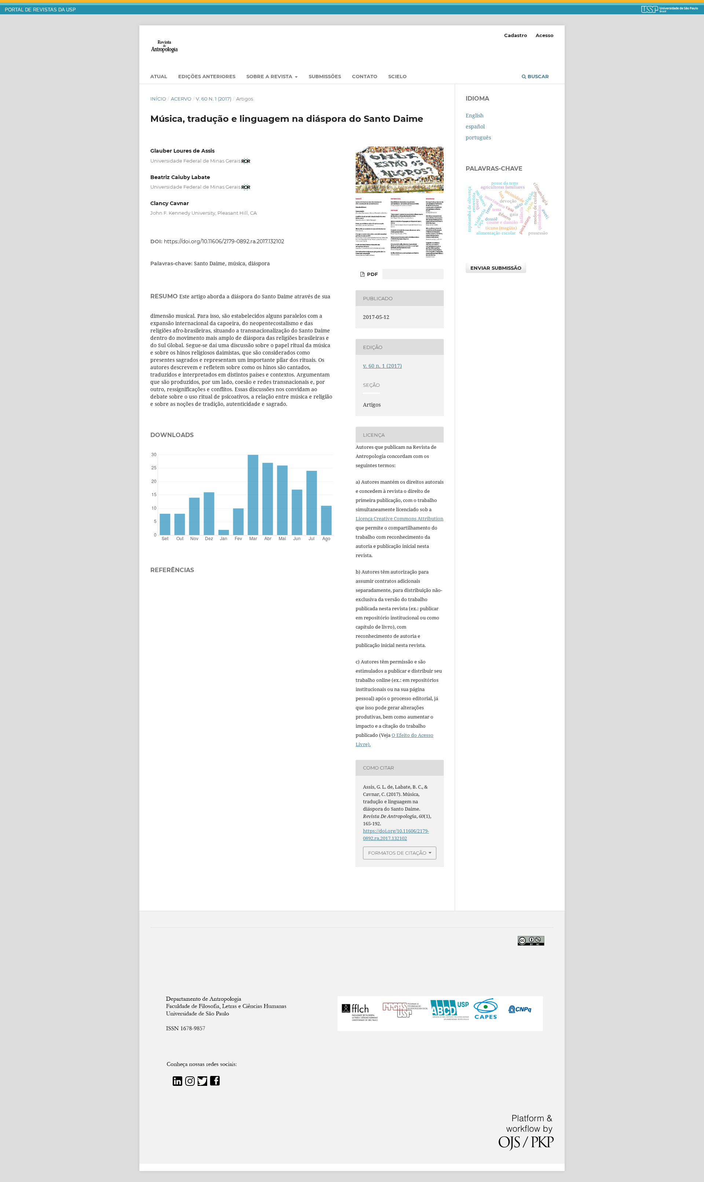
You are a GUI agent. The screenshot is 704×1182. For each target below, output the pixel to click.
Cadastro (515, 35)
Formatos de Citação (397, 853)
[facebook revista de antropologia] (215, 1083)
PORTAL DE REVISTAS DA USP (40, 9)
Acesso (545, 35)
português (478, 137)
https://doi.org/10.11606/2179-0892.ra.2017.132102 (224, 241)
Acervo (181, 99)
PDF (372, 274)
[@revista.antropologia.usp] (190, 1083)
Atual (158, 76)
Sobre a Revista (270, 76)
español (475, 126)
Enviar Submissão (495, 268)
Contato (364, 76)
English (475, 115)
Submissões (325, 76)
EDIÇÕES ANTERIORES (206, 76)
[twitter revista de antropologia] (202, 1083)
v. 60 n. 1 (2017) (213, 99)
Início (158, 99)
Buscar (537, 76)
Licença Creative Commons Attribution (399, 518)
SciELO (397, 76)
